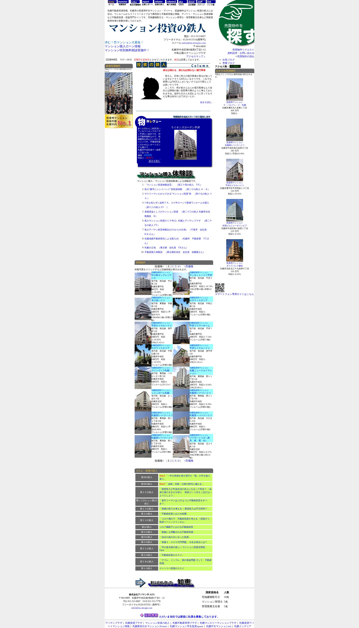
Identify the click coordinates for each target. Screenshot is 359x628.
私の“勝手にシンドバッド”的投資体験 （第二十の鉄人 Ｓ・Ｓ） (177, 189)
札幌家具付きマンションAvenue (150, 626)
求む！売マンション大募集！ (124, 42)
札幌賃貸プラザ (133, 622)
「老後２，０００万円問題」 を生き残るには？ (183, 542)
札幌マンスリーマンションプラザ (218, 622)
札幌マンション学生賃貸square (186, 626)
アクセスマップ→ (196, 56)
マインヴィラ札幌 (160, 370)
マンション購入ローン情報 (123, 46)
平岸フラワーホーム (200, 325)
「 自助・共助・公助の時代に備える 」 (182, 484)
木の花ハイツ (158, 300)
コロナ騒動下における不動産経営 (176, 527)
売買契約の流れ (245, 56)
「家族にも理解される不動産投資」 (177, 532)
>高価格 (188, 266)
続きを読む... (206, 102)
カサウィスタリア (199, 300)
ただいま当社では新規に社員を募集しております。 (189, 616)
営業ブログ (229, 63)
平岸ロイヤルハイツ (161, 325)
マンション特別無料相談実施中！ (127, 50)
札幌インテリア (242, 626)
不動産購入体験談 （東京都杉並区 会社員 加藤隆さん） (175, 252)
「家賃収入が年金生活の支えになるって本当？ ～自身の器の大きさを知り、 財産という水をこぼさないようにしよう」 (185, 492)
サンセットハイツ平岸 (201, 275)
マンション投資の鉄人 (157, 622)
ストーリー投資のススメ (171, 568)
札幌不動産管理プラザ (185, 622)
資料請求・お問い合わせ (241, 53)
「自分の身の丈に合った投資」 (175, 537)
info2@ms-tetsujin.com (194, 43)
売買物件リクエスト (243, 49)
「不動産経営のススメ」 (171, 555)
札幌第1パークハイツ (200, 393)
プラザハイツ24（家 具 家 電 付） (201, 439)
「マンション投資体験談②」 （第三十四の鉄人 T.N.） (173, 184)
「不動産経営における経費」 (174, 513)
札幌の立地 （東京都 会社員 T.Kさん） (166, 247)
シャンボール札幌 (160, 393)
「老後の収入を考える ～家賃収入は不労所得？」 (184, 508)
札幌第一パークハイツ (201, 415)
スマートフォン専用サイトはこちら (234, 294)
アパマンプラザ (113, 622)
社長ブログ (229, 59)
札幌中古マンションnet (218, 626)
